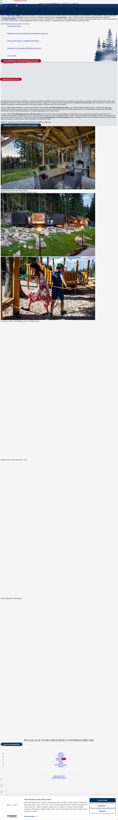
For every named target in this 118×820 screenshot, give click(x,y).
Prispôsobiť (101, 805)
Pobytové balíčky (61, 758)
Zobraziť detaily (29, 816)
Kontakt (61, 763)
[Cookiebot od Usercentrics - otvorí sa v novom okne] (12, 816)
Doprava (60, 766)
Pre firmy (61, 756)
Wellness (60, 759)
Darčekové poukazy (61, 764)
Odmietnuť (102, 811)
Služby (61, 761)
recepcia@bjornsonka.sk (59, 777)
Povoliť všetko (102, 800)
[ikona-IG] (4, 790)
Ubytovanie (60, 754)
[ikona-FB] (4, 784)
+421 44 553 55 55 (59, 776)
